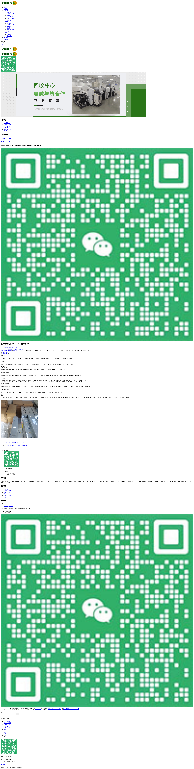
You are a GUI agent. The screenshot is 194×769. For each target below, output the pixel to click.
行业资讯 (9, 36)
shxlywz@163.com (8, 142)
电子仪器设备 (10, 18)
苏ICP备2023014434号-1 (54, 709)
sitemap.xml (38, 709)
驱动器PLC (10, 17)
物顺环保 (6, 347)
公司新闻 (9, 34)
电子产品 (9, 20)
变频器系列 (10, 15)
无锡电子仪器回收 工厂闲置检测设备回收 (16, 445)
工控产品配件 (10, 13)
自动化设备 (10, 12)
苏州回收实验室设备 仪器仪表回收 (14, 442)
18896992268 (4, 44)
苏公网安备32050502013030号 (71, 709)
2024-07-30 (12, 347)
